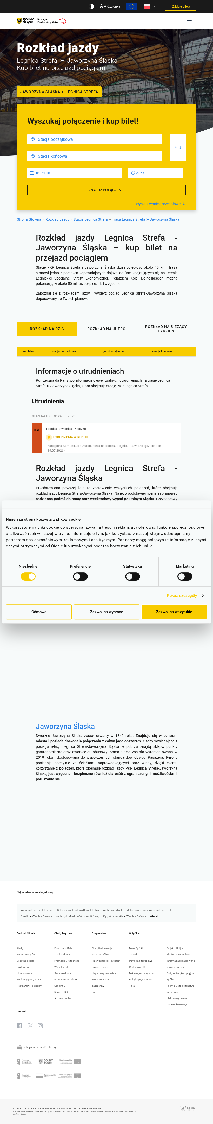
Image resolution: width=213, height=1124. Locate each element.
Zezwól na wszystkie (174, 612)
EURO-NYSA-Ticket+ (65, 979)
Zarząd (133, 954)
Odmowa (38, 612)
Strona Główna (29, 219)
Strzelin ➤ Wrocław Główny (36, 916)
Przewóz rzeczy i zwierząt (106, 960)
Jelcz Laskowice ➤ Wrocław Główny (148, 910)
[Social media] (19, 1025)
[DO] (94, 156)
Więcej (154, 916)
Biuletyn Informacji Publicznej (39, 1047)
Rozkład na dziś (47, 329)
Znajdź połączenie (106, 190)
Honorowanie (24, 973)
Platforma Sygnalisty (178, 954)
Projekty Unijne (175, 948)
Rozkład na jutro (106, 329)
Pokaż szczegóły (182, 595)
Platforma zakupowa (140, 960)
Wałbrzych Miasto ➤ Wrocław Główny (77, 916)
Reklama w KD (137, 967)
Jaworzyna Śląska (65, 726)
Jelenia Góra (82, 910)
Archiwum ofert (63, 998)
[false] (178, 147)
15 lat (132, 985)
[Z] (94, 139)
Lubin (95, 910)
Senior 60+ (60, 985)
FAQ (94, 991)
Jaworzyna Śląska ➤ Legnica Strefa (59, 92)
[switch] (80, 576)
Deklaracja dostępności (142, 973)
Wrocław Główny (31, 910)
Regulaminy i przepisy (29, 985)
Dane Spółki (136, 948)
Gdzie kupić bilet (101, 954)
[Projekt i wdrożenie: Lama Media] (187, 1112)
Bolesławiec (64, 910)
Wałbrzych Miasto (113, 910)
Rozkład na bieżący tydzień (166, 329)
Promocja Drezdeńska (66, 960)
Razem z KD (61, 991)
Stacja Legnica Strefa (91, 219)
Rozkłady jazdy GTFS (29, 979)
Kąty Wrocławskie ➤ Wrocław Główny (124, 916)
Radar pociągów (26, 954)
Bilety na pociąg (26, 960)
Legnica (48, 910)
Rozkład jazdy (25, 967)
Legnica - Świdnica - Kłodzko (66, 429)
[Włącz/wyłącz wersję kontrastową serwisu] (91, 6)
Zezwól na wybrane (106, 612)
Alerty (20, 948)
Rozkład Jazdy (57, 219)
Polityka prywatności (140, 979)
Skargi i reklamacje (102, 948)
